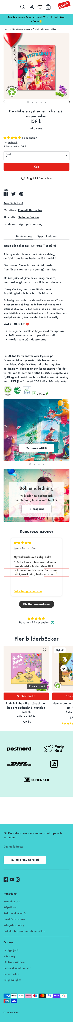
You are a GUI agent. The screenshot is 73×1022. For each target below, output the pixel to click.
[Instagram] (18, 879)
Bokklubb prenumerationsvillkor (25, 931)
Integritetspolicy (14, 925)
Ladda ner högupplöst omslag (23, 224)
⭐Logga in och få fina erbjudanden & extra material (36, 17)
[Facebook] (6, 879)
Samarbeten (11, 974)
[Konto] (31, 5)
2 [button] (32, 102)
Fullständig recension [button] (28, 591)
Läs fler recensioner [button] (36, 604)
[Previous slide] (17, 573)
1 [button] (28, 102)
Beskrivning (24, 236)
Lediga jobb (11, 950)
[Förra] (4, 102)
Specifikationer (47, 236)
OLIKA (15, 1012)
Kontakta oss (12, 901)
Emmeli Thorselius (30, 210)
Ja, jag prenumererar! (25, 860)
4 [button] (41, 102)
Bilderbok (13, 142)
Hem (6, 29)
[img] (22, 543)
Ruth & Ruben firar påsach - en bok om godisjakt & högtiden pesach (26, 707)
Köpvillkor (10, 907)
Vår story (10, 956)
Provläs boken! (13, 203)
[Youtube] (12, 879)
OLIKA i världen (14, 962)
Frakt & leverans (14, 919)
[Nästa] (68, 102)
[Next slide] (56, 573)
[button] (13, 138)
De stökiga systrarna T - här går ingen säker (34, 29)
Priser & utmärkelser (17, 968)
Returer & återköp (15, 913)
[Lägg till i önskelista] (44, 650)
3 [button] (36, 102)
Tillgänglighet (12, 980)
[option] (36, 17)
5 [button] (45, 102)
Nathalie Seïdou (28, 217)
